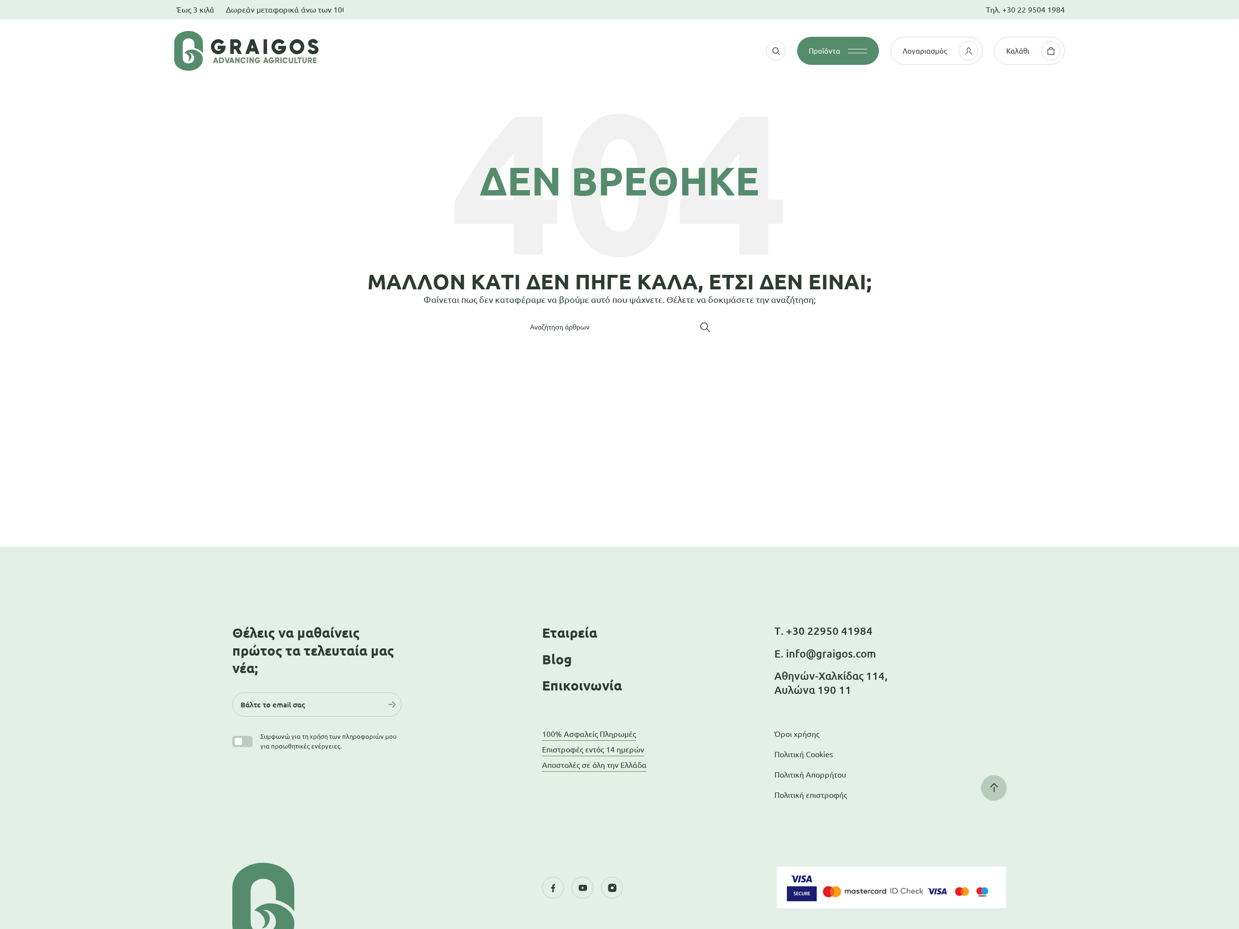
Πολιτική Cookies (803, 754)
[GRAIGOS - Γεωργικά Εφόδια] (305, 51)
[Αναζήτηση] (705, 327)
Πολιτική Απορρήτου (810, 774)
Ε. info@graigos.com (825, 653)
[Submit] (392, 704)
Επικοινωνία (582, 685)
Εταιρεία (569, 632)
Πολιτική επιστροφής (810, 795)
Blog (557, 659)
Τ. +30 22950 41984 (823, 631)
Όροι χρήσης (796, 734)
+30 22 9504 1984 (1033, 9)
